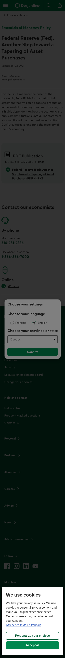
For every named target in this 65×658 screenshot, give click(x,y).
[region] (32, 621)
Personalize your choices (32, 635)
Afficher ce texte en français (23, 625)
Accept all (32, 645)
